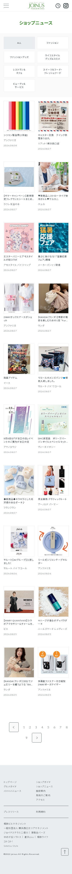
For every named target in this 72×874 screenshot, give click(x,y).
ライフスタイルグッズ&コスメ (52, 57)
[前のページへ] (13, 727)
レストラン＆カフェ (19, 71)
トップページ (10, 782)
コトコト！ (8, 841)
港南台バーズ (38, 832)
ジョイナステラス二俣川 (16, 832)
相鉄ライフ (42, 837)
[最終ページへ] (45, 740)
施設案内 (41, 791)
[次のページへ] (36, 737)
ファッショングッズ (19, 57)
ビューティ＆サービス (19, 85)
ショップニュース (44, 786)
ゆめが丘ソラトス (13, 837)
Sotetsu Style (11, 845)
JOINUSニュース (12, 791)
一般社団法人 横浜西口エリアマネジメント (26, 828)
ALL (19, 42)
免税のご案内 (43, 795)
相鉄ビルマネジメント (15, 823)
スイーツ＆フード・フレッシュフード (52, 71)
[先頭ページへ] (5, 729)
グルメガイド (10, 786)
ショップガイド (43, 782)
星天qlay (29, 837)
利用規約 (41, 811)
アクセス (40, 799)
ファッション (53, 42)
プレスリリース (11, 811)
